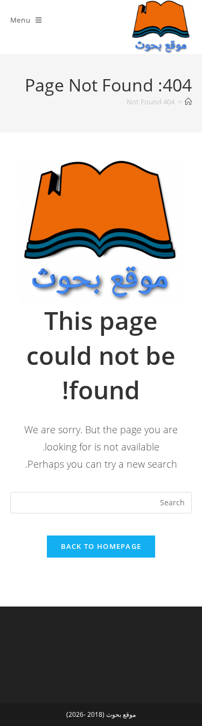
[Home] (188, 102)
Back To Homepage (101, 546)
